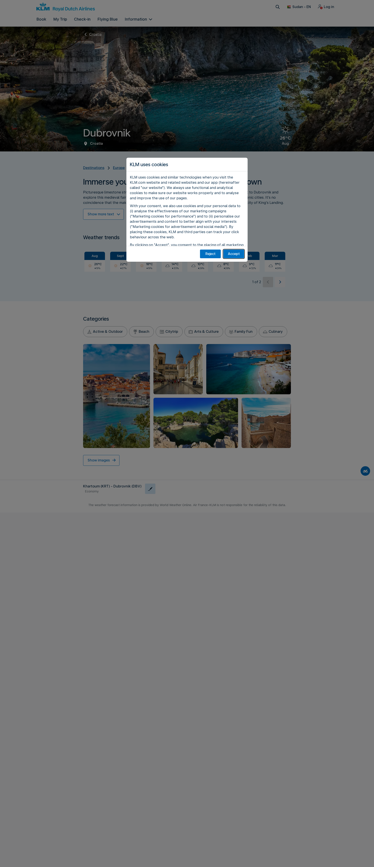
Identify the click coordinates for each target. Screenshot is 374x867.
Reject (210, 254)
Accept (234, 254)
